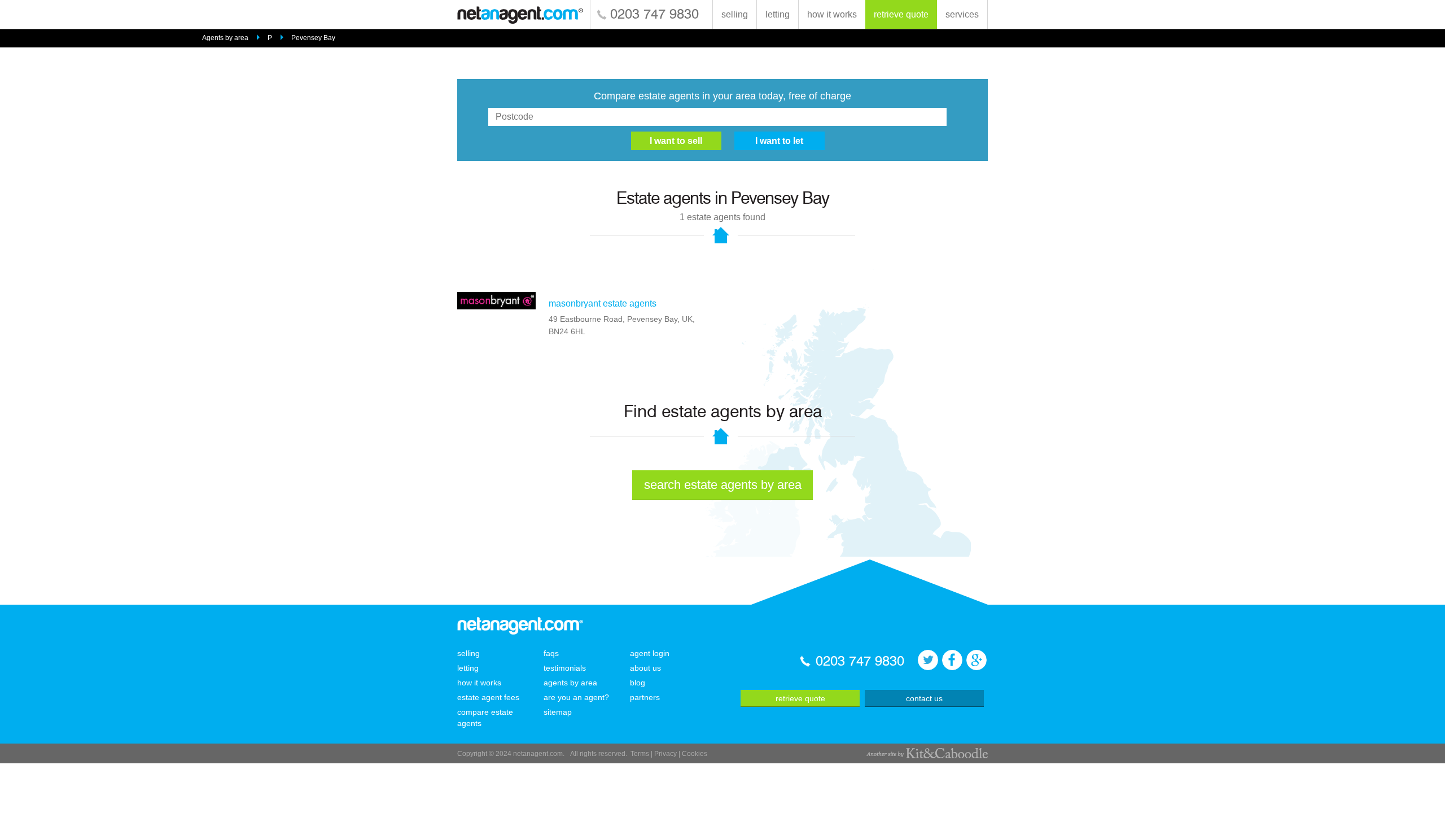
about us (645, 667)
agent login (649, 653)
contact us (924, 698)
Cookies (694, 754)
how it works (832, 14)
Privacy (665, 754)
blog (637, 682)
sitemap (558, 711)
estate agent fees (488, 697)
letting (777, 14)
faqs (551, 653)
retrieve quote (901, 14)
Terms (639, 754)
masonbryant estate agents (602, 303)
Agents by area (225, 38)
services (962, 14)
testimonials (565, 667)
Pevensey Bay (313, 38)
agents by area (570, 682)
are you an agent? (576, 697)
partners (645, 697)
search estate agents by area (723, 485)
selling (734, 14)
